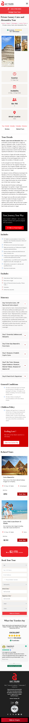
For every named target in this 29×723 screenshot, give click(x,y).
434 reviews (17, 638)
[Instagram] (13, 714)
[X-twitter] (10, 714)
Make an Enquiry (14, 613)
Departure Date (6, 596)
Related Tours (20, 129)
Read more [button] (5, 659)
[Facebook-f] (8, 714)
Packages (14, 23)
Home (3, 23)
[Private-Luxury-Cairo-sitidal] (24, 43)
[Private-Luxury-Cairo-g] (8, 51)
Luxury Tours (22, 23)
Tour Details (5, 126)
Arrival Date (5, 588)
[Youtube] (18, 714)
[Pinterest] (21, 714)
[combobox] (4, 579)
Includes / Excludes (15, 126)
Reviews (7, 129)
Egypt (8, 23)
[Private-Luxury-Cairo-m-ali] (18, 43)
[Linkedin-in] (16, 714)
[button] (27, 3)
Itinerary (24, 126)
